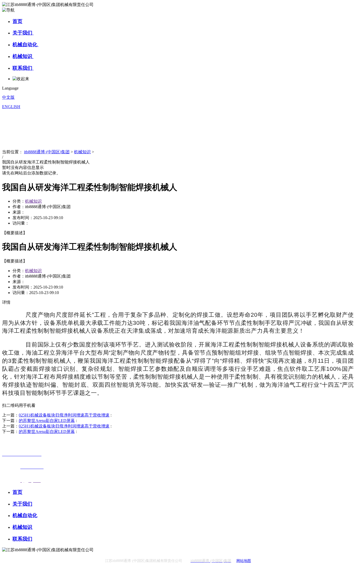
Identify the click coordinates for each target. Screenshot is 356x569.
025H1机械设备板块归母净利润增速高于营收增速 (64, 415)
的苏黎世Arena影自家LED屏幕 (47, 420)
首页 (17, 21)
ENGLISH (11, 106)
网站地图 (243, 561)
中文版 (8, 97)
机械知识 (23, 56)
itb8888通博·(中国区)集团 (47, 152)
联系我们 (23, 68)
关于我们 (23, 33)
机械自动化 (26, 44)
